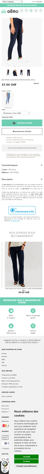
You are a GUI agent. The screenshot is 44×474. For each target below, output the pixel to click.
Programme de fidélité (9, 375)
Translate (39, 2)
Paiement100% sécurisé (11, 332)
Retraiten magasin (11, 317)
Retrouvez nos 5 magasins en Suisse (22, 301)
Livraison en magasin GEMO (15, 142)
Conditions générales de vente (12, 387)
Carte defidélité (33, 332)
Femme (4, 353)
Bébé (3, 359)
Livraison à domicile (8, 378)
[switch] (5, 470)
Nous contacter (7, 396)
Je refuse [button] (26, 461)
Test (14, 117)
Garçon (4, 365)
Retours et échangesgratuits (33, 317)
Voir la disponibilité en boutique (22, 148)
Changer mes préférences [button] (26, 466)
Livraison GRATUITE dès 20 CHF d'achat (19, 140)
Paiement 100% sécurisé (14, 138)
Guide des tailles (7, 117)
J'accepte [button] (26, 457)
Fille (3, 362)
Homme (4, 356)
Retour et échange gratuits (11, 381)
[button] (22, 165)
